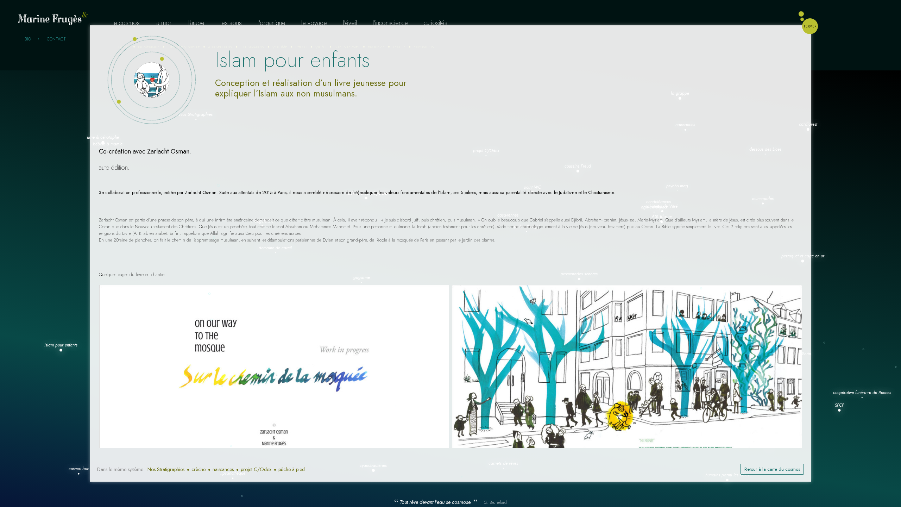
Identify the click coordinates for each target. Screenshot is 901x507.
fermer (810, 26)
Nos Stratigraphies (165, 469)
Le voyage (314, 22)
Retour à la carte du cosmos (772, 469)
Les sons (231, 22)
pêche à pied (291, 469)
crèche (198, 469)
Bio (28, 39)
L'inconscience (390, 22)
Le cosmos (126, 22)
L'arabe (196, 22)
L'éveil (350, 22)
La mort (164, 22)
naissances (223, 469)
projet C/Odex (256, 469)
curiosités (435, 22)
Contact (56, 39)
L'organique (271, 22)
